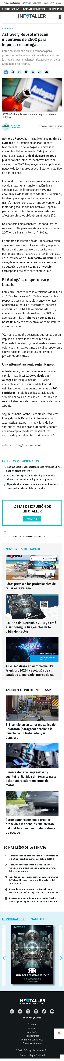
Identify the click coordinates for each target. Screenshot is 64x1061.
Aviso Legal (32, 1032)
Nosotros (32, 1028)
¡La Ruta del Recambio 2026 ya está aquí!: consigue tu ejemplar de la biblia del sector (31, 627)
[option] (32, 954)
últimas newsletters (33, 9)
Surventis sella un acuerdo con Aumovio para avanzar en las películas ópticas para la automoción (31, 891)
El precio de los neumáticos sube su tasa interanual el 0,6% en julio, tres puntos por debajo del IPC (31, 857)
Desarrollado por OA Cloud (32, 1055)
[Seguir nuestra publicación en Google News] (6, 71)
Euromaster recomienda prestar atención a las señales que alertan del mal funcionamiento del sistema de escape (30, 826)
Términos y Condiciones (32, 1039)
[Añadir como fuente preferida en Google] (59, 1034)
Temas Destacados (12, 3)
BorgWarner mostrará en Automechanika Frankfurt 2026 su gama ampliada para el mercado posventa (31, 900)
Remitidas (37, 3)
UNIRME (32, 518)
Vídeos (45, 3)
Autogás (20, 445)
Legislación (26, 3)
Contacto (32, 1024)
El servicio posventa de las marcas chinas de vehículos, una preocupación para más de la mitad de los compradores (31, 868)
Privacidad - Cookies (32, 1043)
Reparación (8, 28)
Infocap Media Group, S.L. (36, 1050)
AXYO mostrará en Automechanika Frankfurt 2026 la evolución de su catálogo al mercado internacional (30, 670)
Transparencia (32, 1035)
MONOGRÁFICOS (13, 919)
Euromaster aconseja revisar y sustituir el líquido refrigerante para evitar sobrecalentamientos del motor (31, 778)
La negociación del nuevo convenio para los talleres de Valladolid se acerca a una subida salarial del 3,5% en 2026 (31, 880)
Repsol (37, 445)
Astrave (29, 445)
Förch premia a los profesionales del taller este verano (31, 586)
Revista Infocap (10, 9)
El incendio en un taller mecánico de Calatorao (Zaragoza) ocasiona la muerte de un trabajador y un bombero (31, 730)
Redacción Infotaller (15, 126)
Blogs (52, 3)
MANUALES (38, 919)
